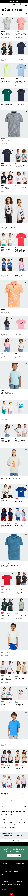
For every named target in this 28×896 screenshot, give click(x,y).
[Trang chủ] (14, 5)
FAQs (3, 868)
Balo (11, 822)
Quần (11, 814)
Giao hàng (16, 871)
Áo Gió (20, 819)
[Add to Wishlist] (12, 19)
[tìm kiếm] (22, 4)
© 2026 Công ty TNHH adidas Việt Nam (8, 889)
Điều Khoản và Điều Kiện (7, 884)
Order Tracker (5, 874)
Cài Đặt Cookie (5, 881)
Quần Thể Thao (13, 817)
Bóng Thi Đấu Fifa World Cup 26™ (4, 814)
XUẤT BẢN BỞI (17, 884)
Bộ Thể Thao (22, 827)
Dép (20, 817)
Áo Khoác (3, 822)
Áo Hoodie (3, 824)
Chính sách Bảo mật (18, 881)
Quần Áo (3, 817)
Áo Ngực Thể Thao (22, 825)
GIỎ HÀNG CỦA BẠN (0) (19, 843)
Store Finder (4, 863)
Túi (10, 819)
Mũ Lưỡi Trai (13, 827)
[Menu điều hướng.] (2, 4)
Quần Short (3, 827)
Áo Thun (3, 819)
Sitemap (15, 868)
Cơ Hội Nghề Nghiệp (6, 871)
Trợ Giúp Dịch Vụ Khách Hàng (19, 864)
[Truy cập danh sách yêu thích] (5, 4)
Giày (20, 814)
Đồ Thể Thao (22, 822)
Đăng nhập (7, 843)
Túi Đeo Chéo (13, 824)
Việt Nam (16, 894)
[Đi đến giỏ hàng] (25, 4)
